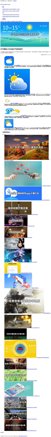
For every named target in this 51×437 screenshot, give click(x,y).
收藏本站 (15, 0)
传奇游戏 (10, 14)
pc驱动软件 (11, 9)
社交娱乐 (18, 9)
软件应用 (2, 4)
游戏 (3, 12)
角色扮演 (10, 16)
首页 (3, 6)
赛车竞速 (17, 16)
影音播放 (7, 9)
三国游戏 (4, 14)
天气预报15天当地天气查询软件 (16, 21)
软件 (3, 7)
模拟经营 (7, 16)
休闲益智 (17, 14)
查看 (38, 65)
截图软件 (14, 9)
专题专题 (8, 21)
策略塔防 (14, 16)
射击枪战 (14, 14)
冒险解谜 (4, 16)
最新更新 (4, 19)
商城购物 (4, 9)
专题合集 (4, 18)
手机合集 (8, 4)
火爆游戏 (5, 4)
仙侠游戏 (7, 14)
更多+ (8, 132)
